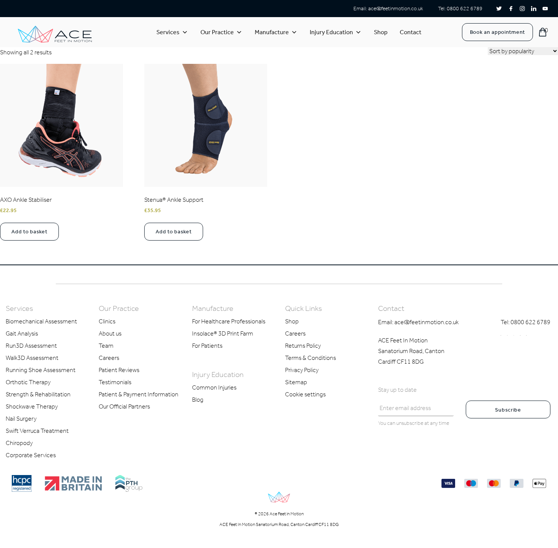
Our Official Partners (124, 406)
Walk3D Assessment (32, 357)
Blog (197, 399)
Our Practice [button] (217, 32)
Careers (109, 357)
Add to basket (29, 231)
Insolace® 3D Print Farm (222, 333)
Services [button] (168, 32)
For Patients (207, 345)
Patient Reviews (119, 370)
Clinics (107, 321)
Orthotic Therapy (28, 382)
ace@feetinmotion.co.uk (395, 8)
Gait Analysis (22, 333)
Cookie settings (305, 394)
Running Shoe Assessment (41, 370)
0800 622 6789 (464, 8)
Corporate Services (31, 455)
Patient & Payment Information (138, 394)
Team (106, 345)
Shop (381, 32)
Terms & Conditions (310, 357)
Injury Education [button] (331, 32)
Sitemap (296, 382)
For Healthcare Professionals (228, 321)
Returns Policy (303, 345)
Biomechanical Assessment (41, 321)
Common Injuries (214, 387)
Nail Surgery (21, 418)
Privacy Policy (301, 370)
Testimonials (115, 382)
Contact (410, 32)
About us (110, 333)
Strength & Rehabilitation (38, 394)
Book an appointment (497, 32)
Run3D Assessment (31, 345)
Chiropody (19, 443)
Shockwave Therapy (32, 406)
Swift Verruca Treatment (37, 430)
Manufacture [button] (272, 32)
